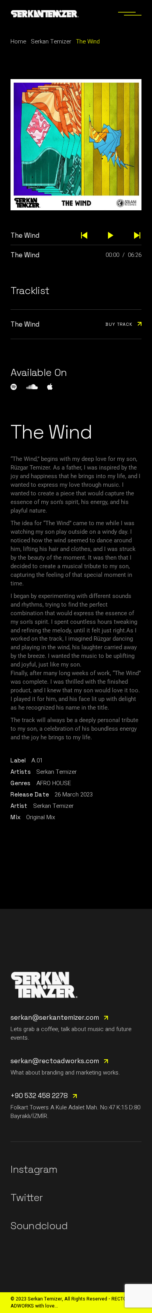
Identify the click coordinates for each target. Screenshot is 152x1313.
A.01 (37, 760)
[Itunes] (50, 386)
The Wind (25, 255)
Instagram (34, 1169)
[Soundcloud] (32, 386)
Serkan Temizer (56, 772)
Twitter (26, 1197)
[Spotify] (14, 387)
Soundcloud (39, 1225)
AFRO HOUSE (53, 783)
